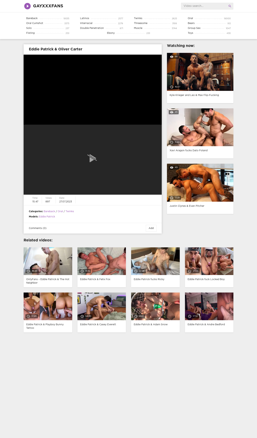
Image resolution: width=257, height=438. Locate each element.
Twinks (70, 211)
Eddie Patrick (47, 217)
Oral (60, 211)
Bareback (49, 211)
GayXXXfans (48, 6)
